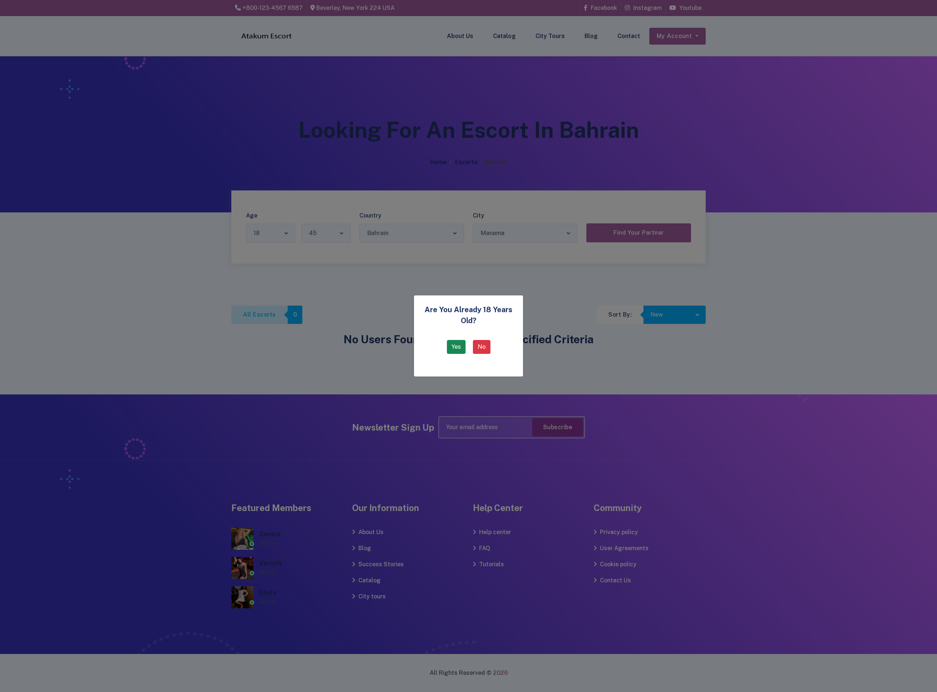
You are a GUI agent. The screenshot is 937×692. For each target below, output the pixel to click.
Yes (456, 346)
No (482, 346)
